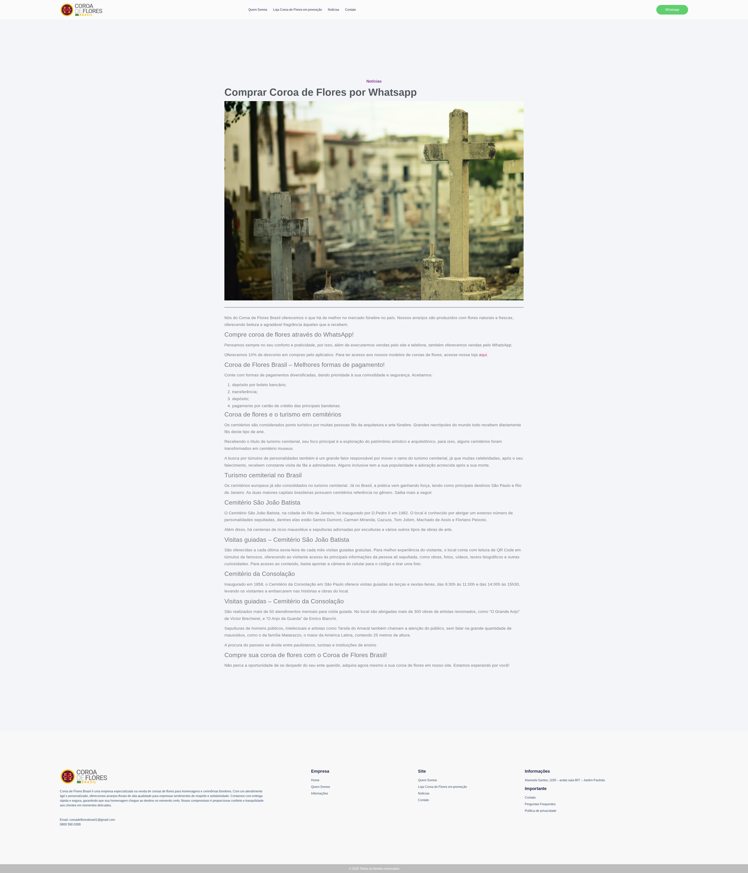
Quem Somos (257, 9)
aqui (482, 354)
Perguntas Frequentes (540, 804)
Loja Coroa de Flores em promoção (297, 9)
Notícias (333, 9)
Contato (350, 9)
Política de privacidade (540, 810)
